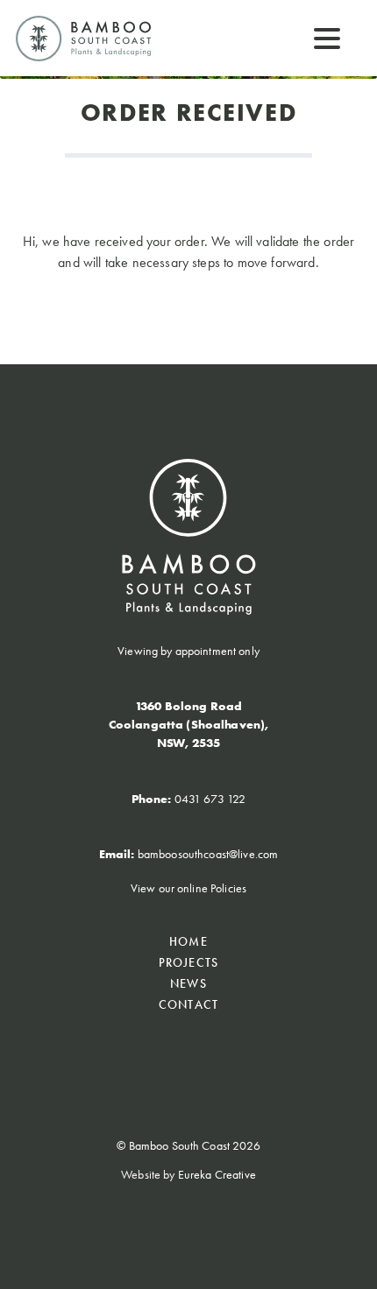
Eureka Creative (217, 1174)
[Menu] (327, 37)
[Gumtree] (172, 1054)
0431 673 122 (210, 799)
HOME (188, 941)
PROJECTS (188, 962)
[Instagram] (208, 1054)
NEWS (188, 983)
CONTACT (188, 1004)
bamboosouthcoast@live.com (208, 854)
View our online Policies (188, 888)
